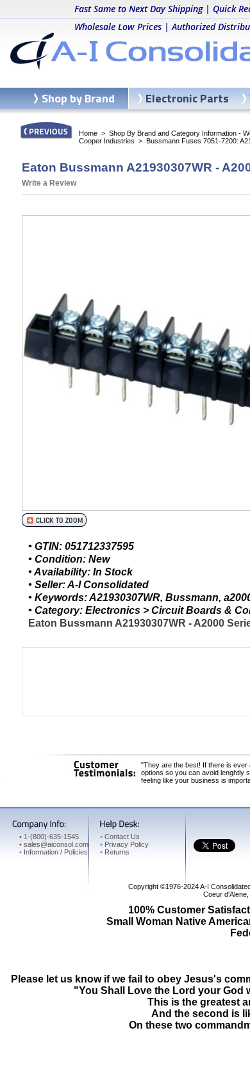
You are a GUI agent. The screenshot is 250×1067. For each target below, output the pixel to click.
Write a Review (49, 183)
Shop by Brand (78, 98)
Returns (114, 852)
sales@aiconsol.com (56, 844)
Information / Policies (53, 852)
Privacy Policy (124, 844)
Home (88, 133)
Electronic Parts (187, 98)
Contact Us (120, 836)
